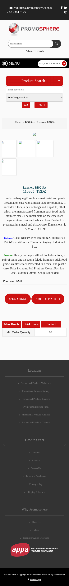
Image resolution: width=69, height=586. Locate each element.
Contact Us (36, 468)
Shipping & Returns (36, 492)
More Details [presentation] (11, 324)
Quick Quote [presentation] (31, 324)
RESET (41, 104)
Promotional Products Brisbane (36, 399)
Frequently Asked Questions (36, 538)
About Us (35, 522)
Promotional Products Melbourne (36, 383)
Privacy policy (35, 484)
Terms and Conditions (36, 476)
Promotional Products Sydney (35, 391)
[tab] (11, 324)
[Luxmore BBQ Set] (34, 134)
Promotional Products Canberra (36, 422)
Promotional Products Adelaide (36, 414)
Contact (51, 324)
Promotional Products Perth (35, 406)
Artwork (36, 460)
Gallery (36, 530)
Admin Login (35, 579)
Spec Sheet (18, 298)
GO (26, 104)
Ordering (36, 452)
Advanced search (34, 51)
